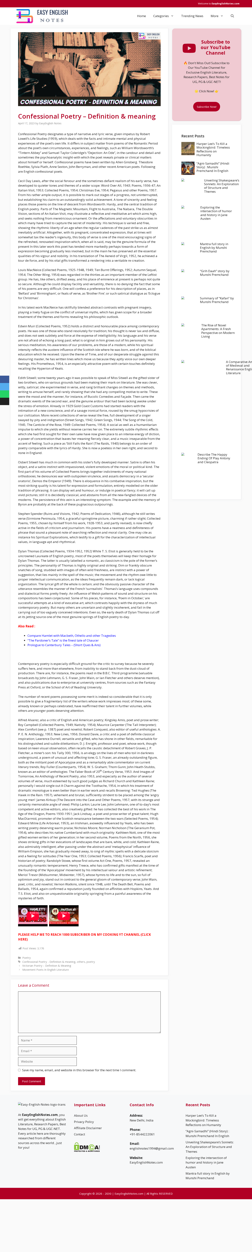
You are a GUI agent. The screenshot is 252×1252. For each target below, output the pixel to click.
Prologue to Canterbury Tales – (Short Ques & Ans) (64, 645)
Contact (79, 1134)
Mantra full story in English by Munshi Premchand (214, 248)
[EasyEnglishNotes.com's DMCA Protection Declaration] (87, 1151)
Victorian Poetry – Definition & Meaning (46, 965)
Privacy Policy (84, 1122)
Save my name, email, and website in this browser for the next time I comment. (79, 1070)
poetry (91, 962)
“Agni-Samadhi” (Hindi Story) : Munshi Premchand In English (212, 167)
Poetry (26, 957)
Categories (161, 16)
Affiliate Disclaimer (88, 1128)
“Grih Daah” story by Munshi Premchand (214, 273)
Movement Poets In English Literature (45, 969)
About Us (81, 1115)
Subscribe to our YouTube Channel (215, 47)
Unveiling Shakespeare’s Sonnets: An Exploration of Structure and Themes (221, 186)
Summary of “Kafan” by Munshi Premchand (217, 300)
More (214, 16)
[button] (232, 16)
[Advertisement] (206, 525)
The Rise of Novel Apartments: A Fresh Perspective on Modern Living (218, 331)
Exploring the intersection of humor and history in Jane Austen (216, 213)
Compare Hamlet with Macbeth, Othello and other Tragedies (71, 635)
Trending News (192, 16)
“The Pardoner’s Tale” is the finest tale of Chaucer (63, 640)
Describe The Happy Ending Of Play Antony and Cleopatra (214, 458)
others (81, 962)
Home (141, 16)
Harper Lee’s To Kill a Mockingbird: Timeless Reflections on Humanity (213, 149)
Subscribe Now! (206, 106)
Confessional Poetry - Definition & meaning (48, 962)
